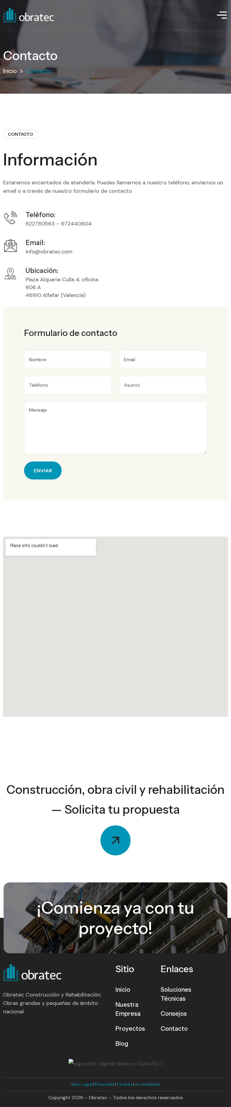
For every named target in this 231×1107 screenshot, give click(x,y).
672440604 (76, 223)
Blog (122, 1043)
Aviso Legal (81, 1084)
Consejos (174, 1013)
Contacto (174, 1028)
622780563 (40, 223)
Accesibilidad (147, 1084)
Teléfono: (40, 215)
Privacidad (104, 1084)
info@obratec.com (49, 251)
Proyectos (130, 1028)
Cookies (124, 1084)
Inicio (10, 71)
